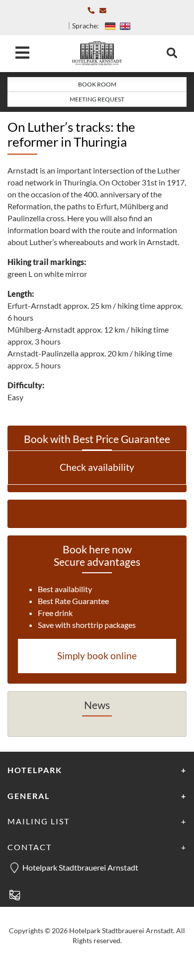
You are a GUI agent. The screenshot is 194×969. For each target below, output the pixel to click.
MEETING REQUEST (97, 99)
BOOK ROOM (97, 84)
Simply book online (97, 655)
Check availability (97, 467)
